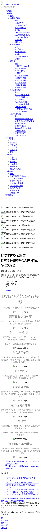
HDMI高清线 (20, 71)
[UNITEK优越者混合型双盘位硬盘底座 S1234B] (5, 485)
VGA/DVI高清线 (21, 76)
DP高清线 (18, 73)
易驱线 (17, 59)
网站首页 (9, 11)
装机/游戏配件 (15, 90)
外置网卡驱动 (15, 181)
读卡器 (17, 30)
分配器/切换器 (20, 85)
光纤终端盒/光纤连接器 (24, 119)
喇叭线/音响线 (20, 123)
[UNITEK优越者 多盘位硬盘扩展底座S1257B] (5, 478)
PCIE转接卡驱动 (16, 183)
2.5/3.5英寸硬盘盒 (22, 56)
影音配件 (13, 61)
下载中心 (9, 171)
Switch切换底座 (21, 111)
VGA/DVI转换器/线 (18, 176)
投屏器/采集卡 (20, 88)
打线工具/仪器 (20, 135)
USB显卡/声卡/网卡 (22, 32)
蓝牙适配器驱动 (16, 178)
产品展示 (9, 13)
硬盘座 (17, 54)
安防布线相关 (15, 114)
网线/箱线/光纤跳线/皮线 (24, 121)
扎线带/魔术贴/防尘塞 (23, 109)
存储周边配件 (15, 44)
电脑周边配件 (15, 18)
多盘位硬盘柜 (20, 52)
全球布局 (13, 147)
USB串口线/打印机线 (23, 37)
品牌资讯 (9, 155)
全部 (12, 16)
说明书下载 (14, 193)
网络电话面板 (20, 131)
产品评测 (13, 159)
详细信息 (9, 290)
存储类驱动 (14, 190)
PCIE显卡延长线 (21, 97)
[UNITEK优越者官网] (20, 4)
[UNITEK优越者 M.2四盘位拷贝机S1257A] (5, 483)
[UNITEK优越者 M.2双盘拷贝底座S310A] (5, 494)
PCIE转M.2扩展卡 (22, 102)
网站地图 (20, 501)
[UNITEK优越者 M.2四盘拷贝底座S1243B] (5, 489)
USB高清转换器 (21, 25)
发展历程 (13, 145)
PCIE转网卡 (19, 99)
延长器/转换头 (20, 68)
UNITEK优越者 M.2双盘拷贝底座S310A (22, 494)
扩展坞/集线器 (20, 28)
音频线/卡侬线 (20, 78)
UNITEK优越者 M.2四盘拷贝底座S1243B (22, 489)
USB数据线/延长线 (22, 35)
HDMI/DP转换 (20, 80)
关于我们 (9, 138)
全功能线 (18, 40)
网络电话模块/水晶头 (23, 128)
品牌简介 (13, 143)
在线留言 (13, 150)
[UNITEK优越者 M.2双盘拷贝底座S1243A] (5, 492)
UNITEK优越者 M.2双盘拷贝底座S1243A (22, 492)
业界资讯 (13, 164)
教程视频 (13, 166)
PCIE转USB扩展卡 (22, 104)
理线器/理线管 (20, 107)
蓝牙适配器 (19, 23)
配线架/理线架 (20, 133)
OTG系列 (18, 42)
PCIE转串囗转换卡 (22, 95)
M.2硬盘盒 (19, 49)
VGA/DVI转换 (20, 83)
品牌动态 (13, 162)
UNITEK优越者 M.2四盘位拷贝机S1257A (22, 483)
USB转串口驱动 (16, 186)
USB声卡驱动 (15, 188)
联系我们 (13, 152)
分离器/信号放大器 (22, 66)
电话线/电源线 (20, 126)
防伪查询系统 (15, 169)
